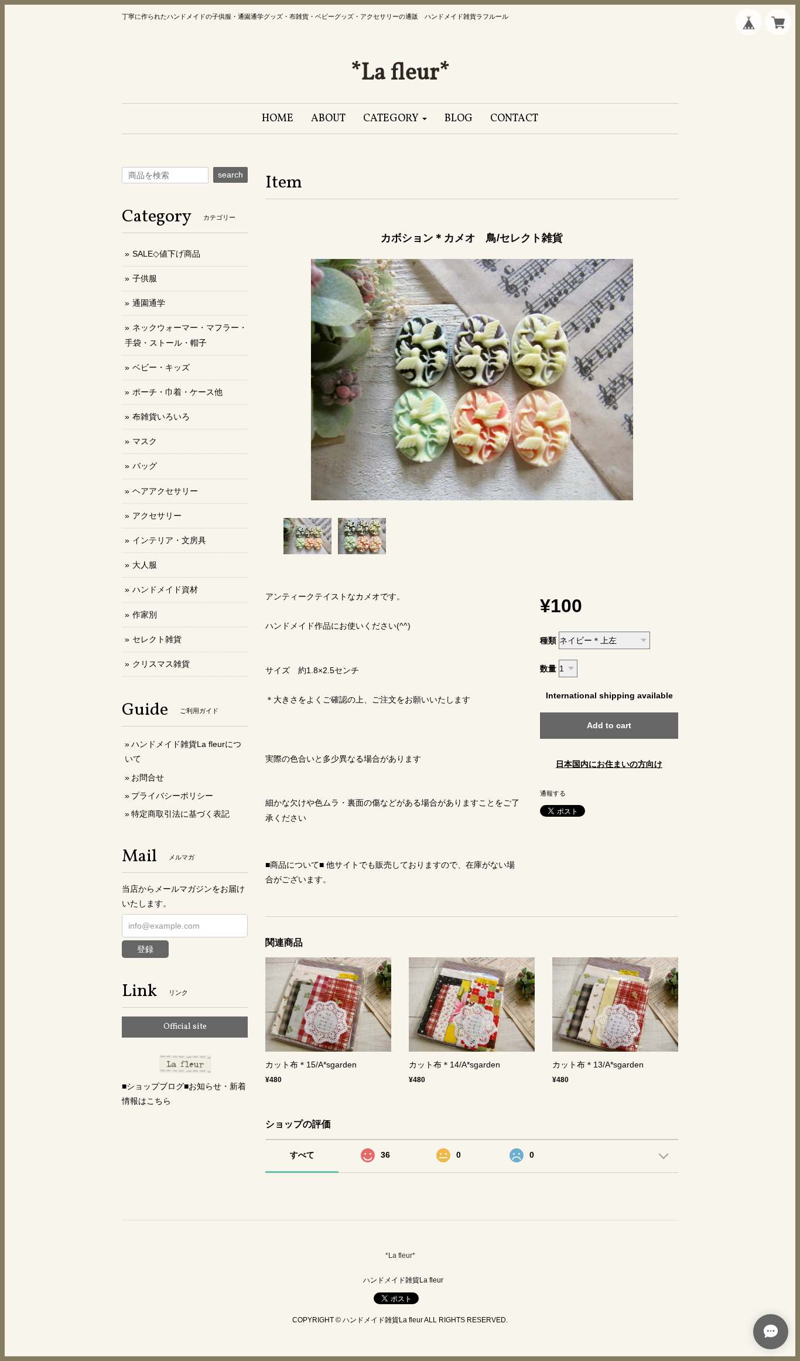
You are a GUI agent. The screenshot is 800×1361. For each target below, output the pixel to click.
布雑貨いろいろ (161, 416)
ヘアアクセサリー (165, 491)
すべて (302, 1154)
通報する (553, 793)
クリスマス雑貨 (161, 663)
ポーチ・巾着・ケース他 (177, 392)
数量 (548, 668)
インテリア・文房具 (169, 540)
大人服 (144, 564)
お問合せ (147, 777)
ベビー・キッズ (161, 367)
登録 (145, 949)
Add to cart (609, 725)
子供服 (144, 278)
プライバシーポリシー (172, 795)
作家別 (144, 614)
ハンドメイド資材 (165, 589)
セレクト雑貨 (157, 639)
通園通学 (148, 303)
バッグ (144, 465)
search (230, 174)
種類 (548, 640)
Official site (185, 1026)
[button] (395, 119)
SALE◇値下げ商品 (166, 253)
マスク (144, 441)
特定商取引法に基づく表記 (180, 813)
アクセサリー (157, 515)
